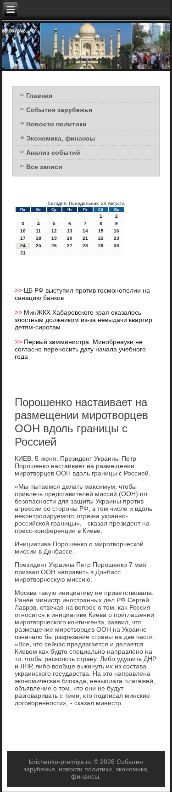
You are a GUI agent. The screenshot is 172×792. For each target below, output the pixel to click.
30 (116, 245)
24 (23, 245)
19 (54, 238)
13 (69, 230)
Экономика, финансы (60, 138)
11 (38, 230)
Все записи (44, 166)
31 (23, 252)
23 (116, 238)
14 (85, 230)
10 (23, 230)
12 (54, 230)
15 (101, 230)
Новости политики (56, 124)
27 (69, 245)
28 (85, 245)
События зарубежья (59, 109)
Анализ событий (53, 152)
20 (69, 238)
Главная (39, 95)
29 (101, 245)
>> (19, 290)
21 (85, 238)
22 (101, 238)
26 (54, 245)
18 (38, 238)
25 (38, 245)
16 (116, 230)
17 (23, 238)
